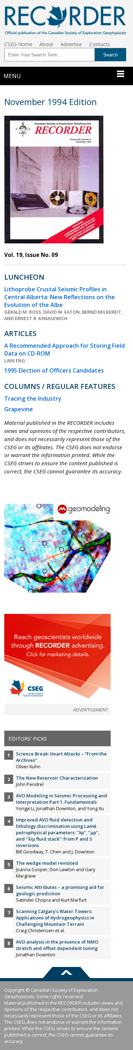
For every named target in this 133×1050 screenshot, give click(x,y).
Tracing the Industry (32, 398)
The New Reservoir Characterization (57, 778)
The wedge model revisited (47, 863)
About (46, 44)
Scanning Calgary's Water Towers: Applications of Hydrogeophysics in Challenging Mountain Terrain (55, 917)
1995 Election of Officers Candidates (54, 370)
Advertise (71, 44)
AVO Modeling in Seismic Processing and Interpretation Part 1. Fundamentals (61, 798)
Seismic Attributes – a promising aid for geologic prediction (60, 890)
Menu (12, 76)
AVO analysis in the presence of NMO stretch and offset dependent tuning (57, 945)
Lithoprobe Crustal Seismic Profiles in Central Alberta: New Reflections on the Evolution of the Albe (59, 297)
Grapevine (18, 409)
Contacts (99, 44)
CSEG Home (18, 44)
